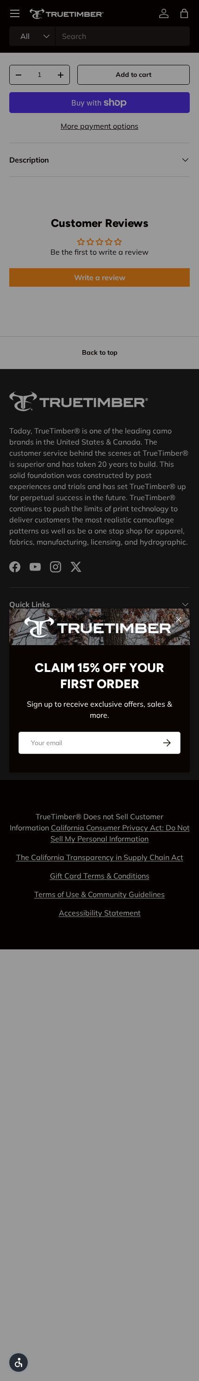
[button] (18, 1362)
